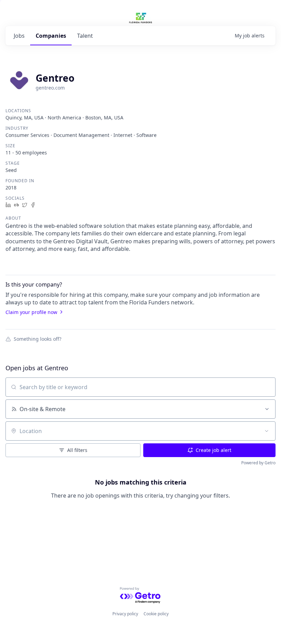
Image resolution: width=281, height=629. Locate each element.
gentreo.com (50, 88)
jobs (19, 35)
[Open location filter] (266, 431)
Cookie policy (156, 614)
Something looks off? (37, 339)
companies (51, 35)
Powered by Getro (258, 463)
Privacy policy (125, 614)
